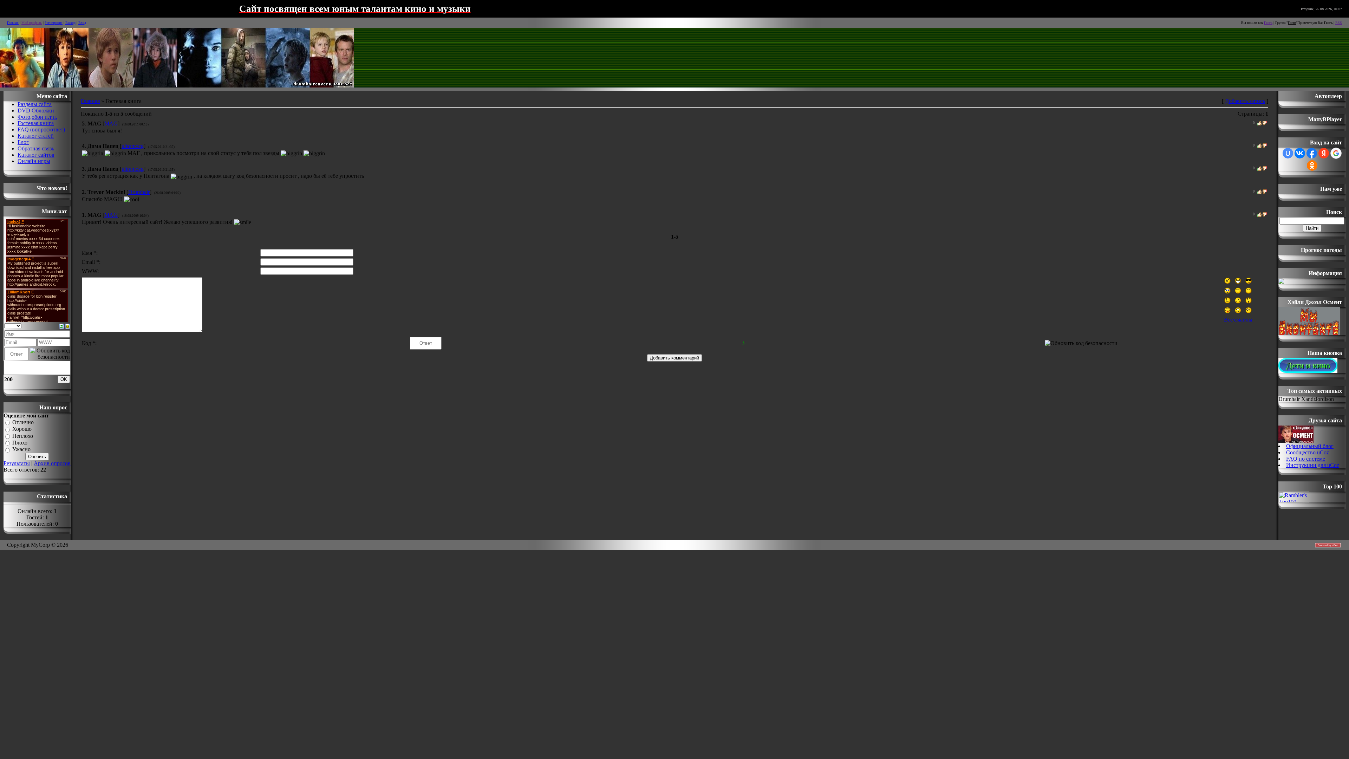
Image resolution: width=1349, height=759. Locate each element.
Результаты (17, 463)
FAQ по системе (1305, 459)
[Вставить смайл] (67, 326)
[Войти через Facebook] (1311, 153)
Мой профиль (31, 23)
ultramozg (133, 146)
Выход (70, 23)
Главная (13, 23)
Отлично (23, 422)
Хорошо (22, 429)
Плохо (19, 443)
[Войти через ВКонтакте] (1300, 153)
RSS (1338, 23)
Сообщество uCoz (1307, 452)
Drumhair (139, 192)
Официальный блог (1310, 446)
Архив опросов (52, 463)
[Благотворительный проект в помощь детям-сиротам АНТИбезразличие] (1281, 282)
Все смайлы (1238, 320)
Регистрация (54, 23)
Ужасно (21, 450)
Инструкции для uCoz (1312, 465)
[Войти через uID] (1288, 153)
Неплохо (22, 436)
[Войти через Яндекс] (1323, 153)
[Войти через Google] (1336, 153)
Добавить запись (1245, 101)
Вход (82, 23)
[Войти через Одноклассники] (1312, 165)
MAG (111, 123)
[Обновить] (61, 326)
